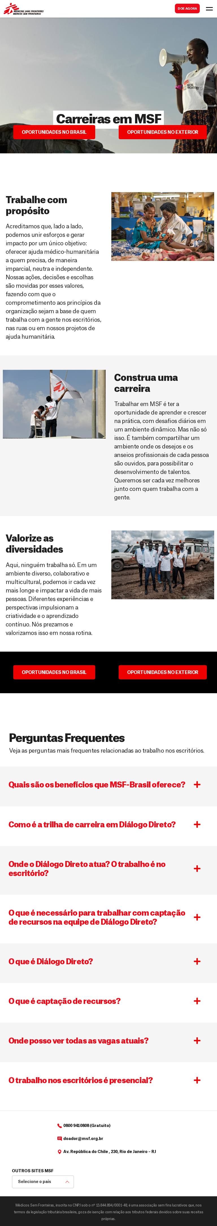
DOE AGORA (187, 8)
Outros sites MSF (32, 1171)
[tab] (108, 786)
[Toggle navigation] (209, 9)
